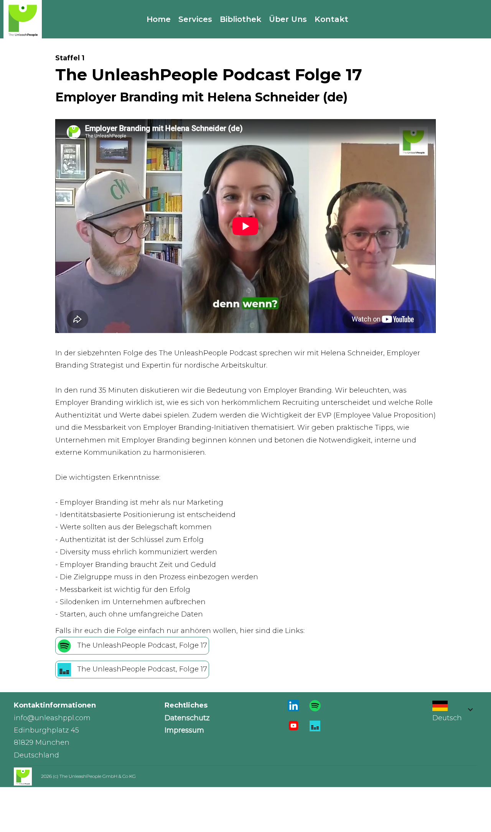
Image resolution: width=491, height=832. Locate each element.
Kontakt (331, 19)
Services (195, 19)
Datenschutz (187, 718)
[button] (451, 715)
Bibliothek (240, 19)
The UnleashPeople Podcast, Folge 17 (142, 645)
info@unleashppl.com (52, 718)
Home (159, 19)
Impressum (184, 730)
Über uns (288, 19)
